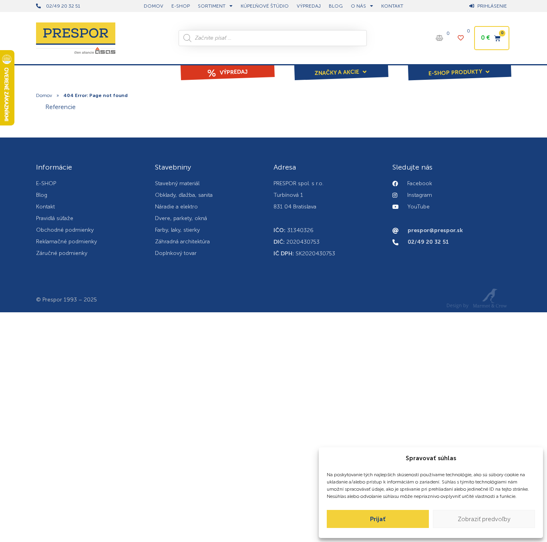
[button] (341, 67)
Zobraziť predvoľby (484, 519)
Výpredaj (309, 6)
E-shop (180, 6)
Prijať (378, 519)
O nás (358, 6)
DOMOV (153, 6)
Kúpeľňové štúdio (265, 6)
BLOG (336, 6)
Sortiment (211, 6)
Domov (44, 95)
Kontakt (392, 6)
